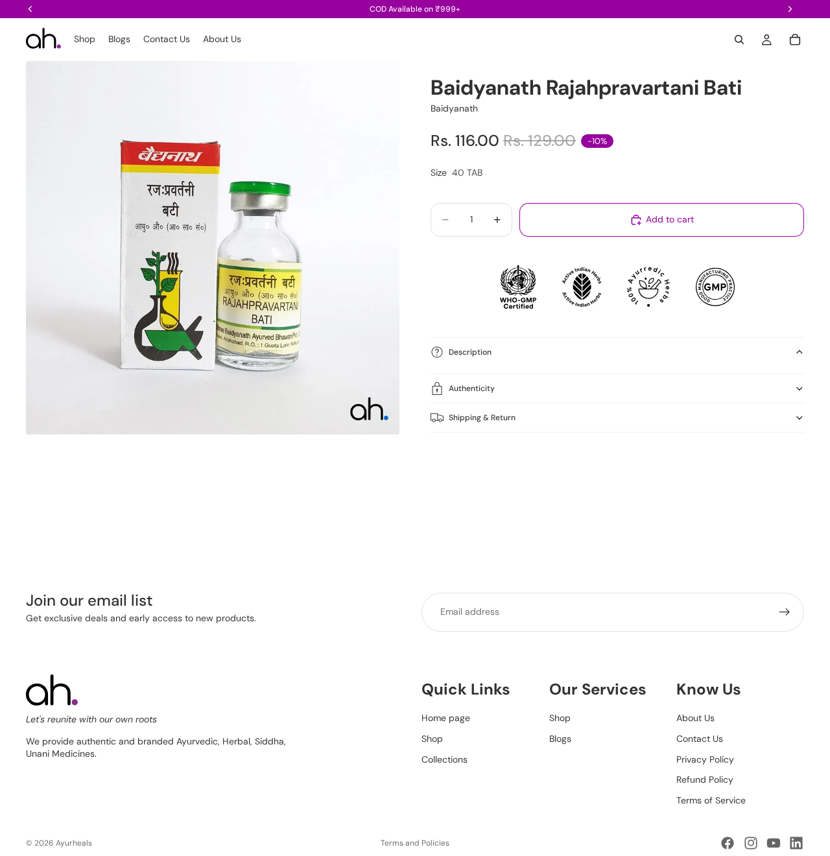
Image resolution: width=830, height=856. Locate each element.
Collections (444, 759)
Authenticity (472, 388)
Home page (445, 718)
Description (470, 352)
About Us (695, 718)
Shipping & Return (482, 417)
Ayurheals (74, 843)
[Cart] (795, 39)
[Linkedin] (796, 843)
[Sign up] (784, 612)
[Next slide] (790, 479)
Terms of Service (711, 799)
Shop (432, 738)
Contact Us (699, 738)
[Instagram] (751, 843)
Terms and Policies (415, 843)
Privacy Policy (705, 759)
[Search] (739, 39)
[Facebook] (727, 843)
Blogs (560, 738)
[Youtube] (773, 843)
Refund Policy (704, 779)
